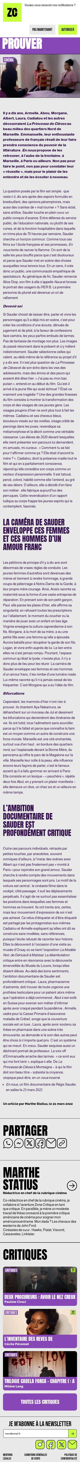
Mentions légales (7, 1457)
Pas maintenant (42, 29)
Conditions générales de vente (35, 1457)
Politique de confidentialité (69, 1457)
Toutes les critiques (40, 1402)
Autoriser (67, 29)
